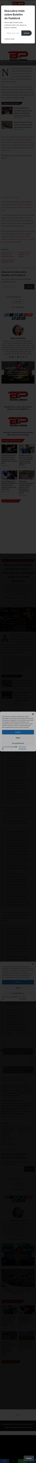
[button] (33, 714)
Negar (18, 738)
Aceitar (18, 732)
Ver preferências (18, 743)
